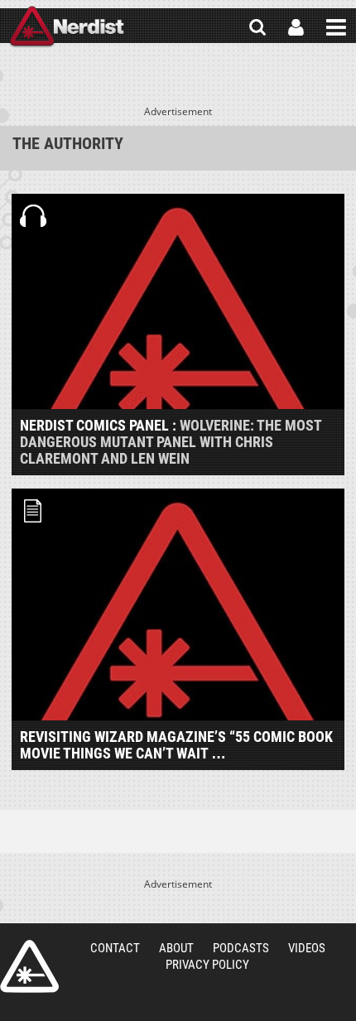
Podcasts (241, 948)
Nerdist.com (29, 966)
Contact (115, 948)
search (257, 27)
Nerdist (66, 27)
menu (336, 27)
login (296, 27)
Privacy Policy (207, 964)
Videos (306, 948)
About (176, 948)
